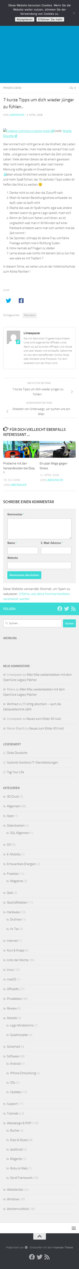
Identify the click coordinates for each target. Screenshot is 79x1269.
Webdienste (15, 1189)
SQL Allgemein (19, 833)
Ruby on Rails (19, 1168)
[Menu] (73, 1228)
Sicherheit (13, 1047)
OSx (12, 1082)
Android (15, 1064)
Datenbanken (16, 825)
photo (47, 131)
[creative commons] (22, 131)
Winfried (12, 704)
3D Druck (13, 796)
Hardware (13, 912)
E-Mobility (14, 854)
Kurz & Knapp (15, 950)
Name (12, 543)
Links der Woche (17, 960)
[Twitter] (66, 608)
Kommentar (15, 514)
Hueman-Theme (63, 1247)
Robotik (12, 1018)
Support (12, 1104)
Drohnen (16, 919)
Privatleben (12, 88)
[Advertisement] (39, 41)
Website (12, 558)
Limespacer (16, 114)
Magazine (16, 881)
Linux (10, 970)
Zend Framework (21, 1178)
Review (12, 1008)
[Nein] (74, 13)
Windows (13, 1199)
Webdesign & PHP (19, 1123)
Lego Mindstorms (21, 1025)
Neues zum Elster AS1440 (44, 719)
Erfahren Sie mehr (50, 19)
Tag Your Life (15, 772)
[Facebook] (59, 608)
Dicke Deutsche (17, 753)
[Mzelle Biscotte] (4, 174)
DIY (9, 845)
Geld (10, 893)
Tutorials (12, 1113)
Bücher (14, 1130)
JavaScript (16, 1149)
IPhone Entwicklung (23, 1073)
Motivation (29, 315)
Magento (16, 1159)
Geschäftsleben (17, 902)
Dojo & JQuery (19, 1140)
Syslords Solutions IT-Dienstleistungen (32, 762)
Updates (15, 1092)
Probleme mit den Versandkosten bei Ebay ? (19, 468)
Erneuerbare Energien (21, 864)
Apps (10, 816)
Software (13, 1056)
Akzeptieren (25, 19)
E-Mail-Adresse (52, 543)
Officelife (13, 989)
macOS (11, 979)
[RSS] (73, 608)
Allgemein (13, 806)
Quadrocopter (19, 1035)
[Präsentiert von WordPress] (26, 1247)
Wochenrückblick (18, 1209)
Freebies (13, 874)
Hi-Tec (14, 929)
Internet (12, 941)
